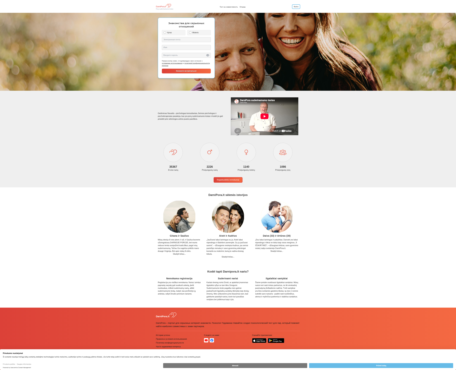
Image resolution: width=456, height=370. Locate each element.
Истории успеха (163, 335)
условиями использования (172, 63)
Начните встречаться (186, 71)
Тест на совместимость (229, 7)
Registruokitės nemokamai (228, 180)
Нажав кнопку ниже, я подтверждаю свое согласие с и (186, 63)
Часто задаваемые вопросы (168, 347)
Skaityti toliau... (179, 254)
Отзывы (243, 7)
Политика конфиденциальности (170, 343)
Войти (296, 7)
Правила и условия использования (171, 339)
